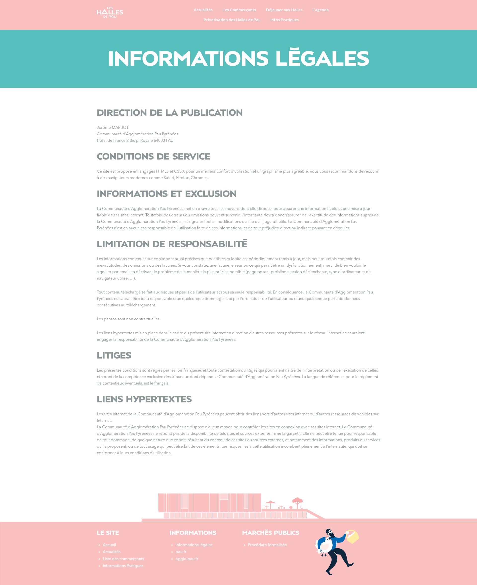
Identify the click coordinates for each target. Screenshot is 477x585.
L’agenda (321, 9)
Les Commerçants (239, 9)
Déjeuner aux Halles (284, 9)
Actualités (203, 9)
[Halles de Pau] (110, 11)
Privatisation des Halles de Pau (232, 19)
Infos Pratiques (285, 19)
